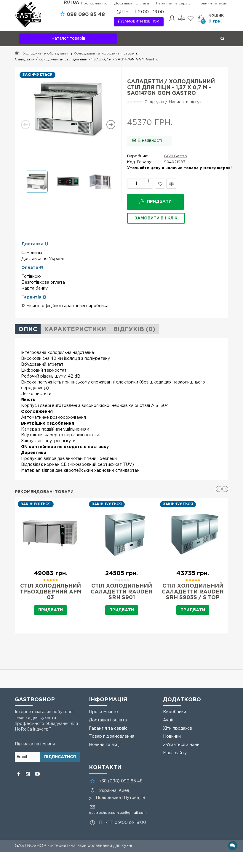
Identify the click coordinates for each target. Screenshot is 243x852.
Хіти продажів (177, 728)
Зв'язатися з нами (181, 745)
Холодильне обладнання (46, 53)
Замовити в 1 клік (156, 218)
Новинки (172, 736)
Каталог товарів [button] (68, 38)
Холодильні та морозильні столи (104, 53)
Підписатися (60, 757)
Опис (27, 329)
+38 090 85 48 (121, 781)
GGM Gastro (175, 156)
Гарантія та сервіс (173, 3)
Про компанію (94, 3)
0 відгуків (154, 102)
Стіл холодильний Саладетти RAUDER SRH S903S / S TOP (193, 592)
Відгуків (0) (134, 329)
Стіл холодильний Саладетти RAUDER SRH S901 (122, 592)
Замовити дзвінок (140, 21)
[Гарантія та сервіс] (44, 297)
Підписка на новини (35, 744)
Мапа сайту (175, 753)
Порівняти (171, 184)
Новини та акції (212, 3)
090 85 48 (86, 14)
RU (67, 2)
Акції (168, 720)
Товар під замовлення (111, 736)
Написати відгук (185, 102)
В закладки (160, 184)
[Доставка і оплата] (46, 244)
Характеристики (75, 329)
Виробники (174, 712)
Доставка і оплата (131, 3)
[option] (68, 109)
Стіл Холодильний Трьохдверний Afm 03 (50, 592)
